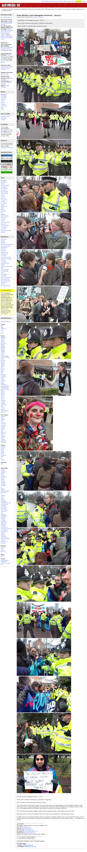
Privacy (61, 1)
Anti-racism (3, 190)
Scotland (3, 119)
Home (42, 1)
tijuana (2, 438)
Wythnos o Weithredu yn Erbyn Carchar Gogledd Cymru (7, 38)
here (4, 62)
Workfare (3, 242)
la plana (3, 369)
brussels (3, 348)
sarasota (3, 533)
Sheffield (3, 104)
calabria (3, 351)
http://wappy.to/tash (29, 829)
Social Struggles (40, 17)
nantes (2, 382)
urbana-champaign (5, 538)
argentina (3, 416)
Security (79, 1)
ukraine (2, 409)
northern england (5, 386)
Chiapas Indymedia (5, 86)
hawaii (2, 488)
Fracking (3, 201)
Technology (3, 227)
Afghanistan (4, 182)
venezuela (3, 442)
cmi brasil (3, 423)
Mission (56, 1)
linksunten (3, 374)
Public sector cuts (5, 222)
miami (2, 498)
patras (2, 390)
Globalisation (4, 206)
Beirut (2, 548)
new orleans (4, 508)
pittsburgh (3, 517)
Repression (3, 224)
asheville (3, 472)
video (2, 330)
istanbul (3, 366)
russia (2, 399)
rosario (2, 435)
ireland (2, 364)
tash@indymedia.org (27, 845)
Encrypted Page (7, 290)
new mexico (4, 507)
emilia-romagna (4, 356)
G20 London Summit (6, 257)
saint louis (3, 524)
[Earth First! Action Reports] (6, 173)
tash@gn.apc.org (26, 827)
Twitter (8, 130)
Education (3, 198)
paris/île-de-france (5, 389)
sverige (2, 403)
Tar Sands (3, 255)
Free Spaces (4, 203)
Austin (2, 475)
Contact (69, 1)
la (1, 494)
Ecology (34, 17)
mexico (2, 429)
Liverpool (3, 99)
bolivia (2, 417)
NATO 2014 (4, 239)
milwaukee (3, 501)
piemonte (3, 392)
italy (2, 367)
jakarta (2, 452)
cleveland (3, 482)
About (65, 1)
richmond (3, 520)
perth (2, 456)
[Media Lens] (6, 164)
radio (2, 327)
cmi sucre (3, 425)
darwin (2, 451)
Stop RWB (3, 276)
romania (3, 397)
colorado (3, 484)
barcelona (3, 343)
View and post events (6, 17)
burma (2, 449)
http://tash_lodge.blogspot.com (30, 831)
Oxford (2, 102)
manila (2, 453)
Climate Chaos (4, 193)
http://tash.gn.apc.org (26, 828)
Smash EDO (4, 282)
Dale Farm (3, 249)
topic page (5, 74)
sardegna (3, 400)
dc (1, 487)
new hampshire (4, 504)
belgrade (3, 347)
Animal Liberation (5, 185)
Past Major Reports (5, 285)
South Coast (4, 105)
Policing (3, 220)
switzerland (3, 405)
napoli (2, 383)
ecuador (3, 428)
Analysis (3, 183)
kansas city (4, 492)
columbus (3, 485)
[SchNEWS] (6, 156)
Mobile (47, 1)
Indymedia (3, 211)
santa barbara (4, 530)
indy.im (2, 130)
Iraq (2, 212)
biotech (2, 556)
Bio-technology (4, 191)
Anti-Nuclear (4, 187)
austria (2, 341)
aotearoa (3, 446)
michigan (3, 499)
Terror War (3, 228)
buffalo (2, 479)
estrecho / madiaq (5, 357)
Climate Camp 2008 (6, 277)
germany (3, 360)
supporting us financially (7, 147)
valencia (3, 412)
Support (84, 1)
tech (2, 564)
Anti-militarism (4, 188)
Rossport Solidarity (5, 280)
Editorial (51, 1)
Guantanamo (4, 262)
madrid (2, 377)
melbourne (3, 455)
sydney (2, 459)
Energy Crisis (4, 199)
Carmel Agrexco (5, 269)
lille (1, 373)
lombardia (3, 376)
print (2, 325)
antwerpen (3, 337)
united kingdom (4, 410)
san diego (3, 525)
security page (4, 313)
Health (2, 208)
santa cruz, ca (4, 531)
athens (2, 340)
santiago (3, 436)
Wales (2, 107)
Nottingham (3, 118)
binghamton (4, 476)
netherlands (4, 384)
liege (2, 370)
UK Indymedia (16, 4)
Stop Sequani (4, 274)
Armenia (3, 547)
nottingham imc (4, 387)
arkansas (3, 471)
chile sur (3, 422)
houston (3, 489)
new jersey (3, 505)
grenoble (3, 361)
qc (1, 458)
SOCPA (3, 284)
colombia (3, 426)
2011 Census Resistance (7, 244)
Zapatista (3, 232)
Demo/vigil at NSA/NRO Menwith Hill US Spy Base (7, 49)
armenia (3, 338)
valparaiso (3, 441)
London (2, 101)
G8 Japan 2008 (4, 271)
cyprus (2, 354)
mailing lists (4, 561)
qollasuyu (3, 433)
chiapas (3, 419)
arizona (2, 469)
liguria (2, 371)
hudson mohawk (5, 491)
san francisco (4, 527)
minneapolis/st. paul (6, 502)
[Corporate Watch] (6, 162)
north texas (3, 511)
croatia (2, 353)
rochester (3, 521)
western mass (4, 541)
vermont (3, 540)
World (2, 109)
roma (2, 396)
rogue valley (4, 522)
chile (2, 420)
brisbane (3, 448)
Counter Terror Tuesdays (6, 55)
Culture (2, 195)
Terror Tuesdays (5, 60)
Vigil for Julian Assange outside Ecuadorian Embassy (6, 68)
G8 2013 (3, 241)
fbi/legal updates (5, 560)
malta (2, 379)
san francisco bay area (6, 528)
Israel (2, 550)
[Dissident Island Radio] (6, 159)
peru (2, 430)
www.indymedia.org (5, 321)
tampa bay (3, 535)
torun (2, 406)
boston (2, 478)
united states (4, 537)
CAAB (10, 50)
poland (2, 393)
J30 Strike (3, 250)
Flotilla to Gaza (4, 252)
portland (3, 518)
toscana (3, 407)
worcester (3, 543)
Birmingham (4, 96)
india (2, 464)
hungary (3, 363)
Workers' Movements (6, 230)
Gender (2, 204)
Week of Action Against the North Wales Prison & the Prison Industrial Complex (7, 31)
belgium (3, 346)
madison (3, 495)
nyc (2, 512)
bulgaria (3, 350)
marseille (3, 380)
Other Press (4, 217)
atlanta (2, 474)
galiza (2, 359)
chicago (3, 481)
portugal (3, 394)
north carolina (4, 510)
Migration (3, 214)
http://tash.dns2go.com (29, 832)
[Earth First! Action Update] (6, 170)
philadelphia (4, 515)
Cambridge (3, 97)
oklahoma (3, 514)
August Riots (4, 247)
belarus (2, 344)
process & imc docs (6, 563)
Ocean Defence (4, 216)
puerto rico (3, 432)
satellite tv (3, 328)
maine (2, 497)
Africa (2, 333)
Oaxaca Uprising (5, 279)
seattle (2, 534)
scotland (3, 402)
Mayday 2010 (4, 254)
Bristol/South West (5, 116)
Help (73, 1)
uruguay (3, 439)
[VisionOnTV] (6, 167)
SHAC (2, 272)
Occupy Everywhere (6, 246)
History (2, 209)
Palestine (3, 219)
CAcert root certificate (4, 309)
